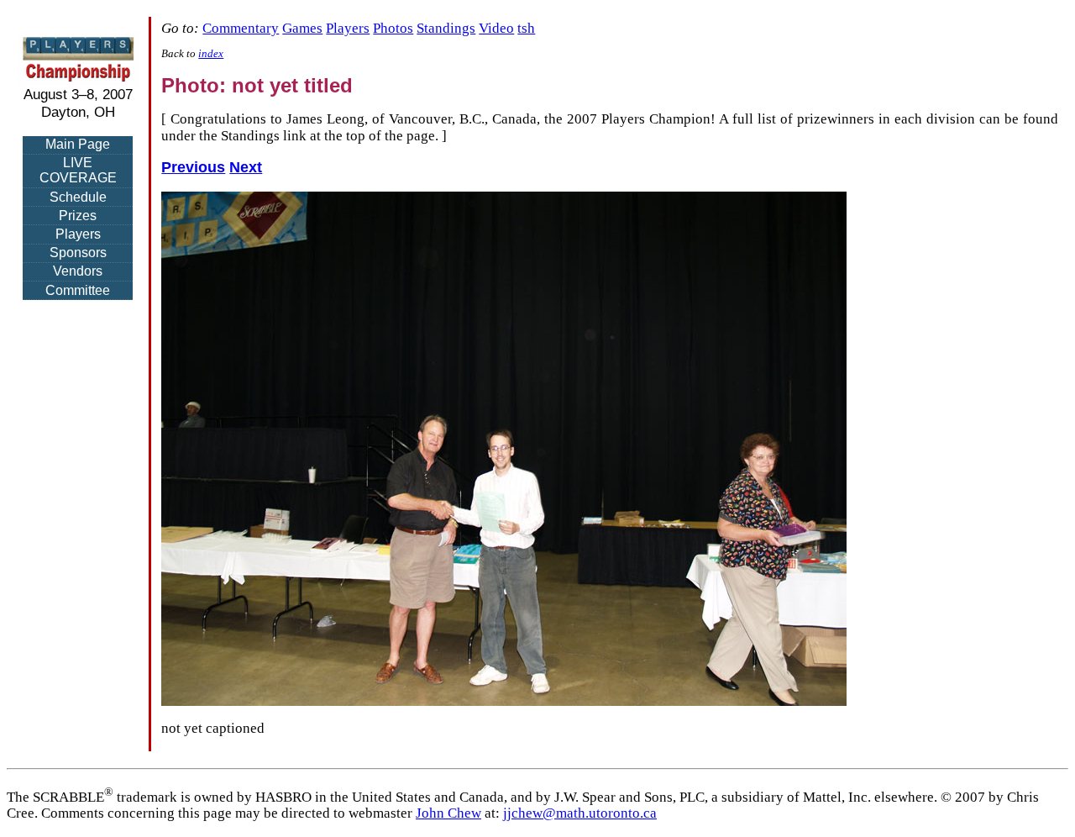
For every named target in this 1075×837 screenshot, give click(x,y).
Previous (193, 167)
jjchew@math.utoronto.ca (580, 813)
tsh (526, 28)
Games (302, 28)
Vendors (77, 271)
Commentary (240, 28)
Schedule (78, 197)
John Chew (448, 813)
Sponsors (78, 252)
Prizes (78, 215)
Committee (77, 290)
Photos (393, 28)
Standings (446, 28)
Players (78, 234)
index (210, 54)
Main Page (77, 144)
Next (245, 167)
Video (496, 28)
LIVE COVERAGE (78, 170)
